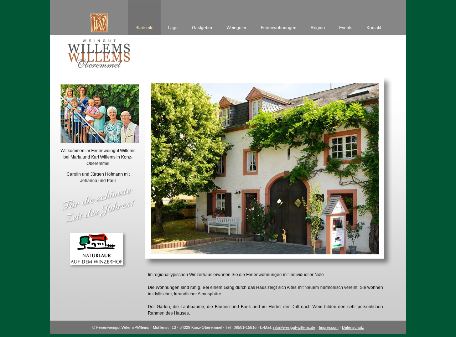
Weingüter (237, 27)
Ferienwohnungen (278, 27)
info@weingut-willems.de (294, 327)
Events (345, 27)
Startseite (144, 27)
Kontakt (374, 27)
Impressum (328, 327)
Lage (173, 27)
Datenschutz (353, 327)
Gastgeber (202, 27)
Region (318, 27)
